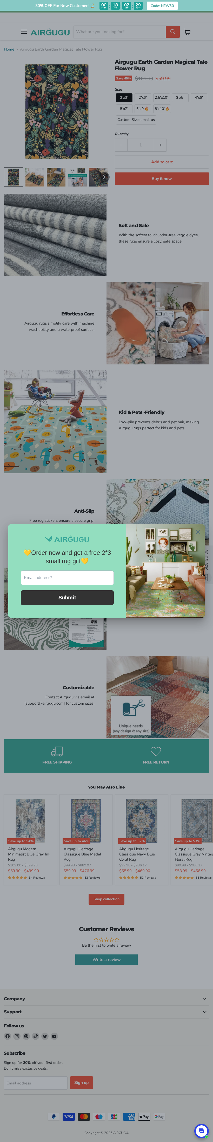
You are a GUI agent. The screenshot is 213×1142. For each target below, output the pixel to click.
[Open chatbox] (201, 1131)
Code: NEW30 (162, 5)
